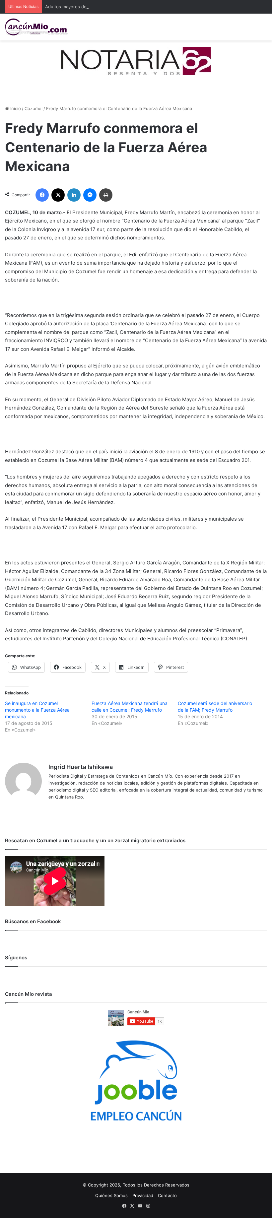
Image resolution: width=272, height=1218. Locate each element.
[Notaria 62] (136, 60)
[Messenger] (90, 195)
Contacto (167, 1195)
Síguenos (16, 957)
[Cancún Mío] (36, 27)
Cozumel (33, 108)
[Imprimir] (105, 195)
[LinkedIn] (74, 195)
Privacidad (142, 1195)
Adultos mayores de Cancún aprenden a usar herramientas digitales (115, 6)
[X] (58, 195)
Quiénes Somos (111, 1195)
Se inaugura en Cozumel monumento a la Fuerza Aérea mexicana (37, 709)
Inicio (15, 108)
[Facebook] (42, 195)
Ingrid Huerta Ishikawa (80, 766)
